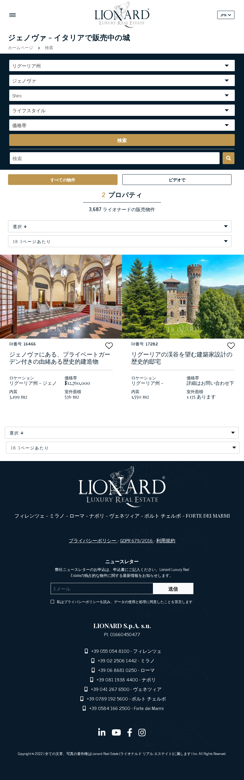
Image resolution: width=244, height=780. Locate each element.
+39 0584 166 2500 (110, 708)
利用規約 (165, 540)
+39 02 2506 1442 (117, 660)
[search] (228, 158)
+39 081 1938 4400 (117, 679)
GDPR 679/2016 (137, 540)
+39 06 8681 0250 (117, 670)
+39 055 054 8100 (110, 651)
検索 (48, 47)
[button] (109, 345)
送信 (173, 588)
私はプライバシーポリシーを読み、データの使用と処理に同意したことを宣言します (125, 601)
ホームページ (21, 47)
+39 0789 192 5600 (107, 698)
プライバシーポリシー (93, 540)
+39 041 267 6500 (110, 689)
